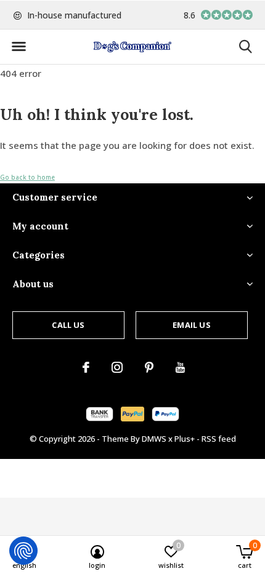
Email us (191, 324)
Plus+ (184, 438)
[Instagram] (117, 367)
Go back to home (27, 177)
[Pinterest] (149, 367)
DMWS (154, 438)
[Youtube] (180, 367)
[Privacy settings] (23, 550)
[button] (18, 47)
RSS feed (219, 438)
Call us (68, 324)
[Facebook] (86, 367)
